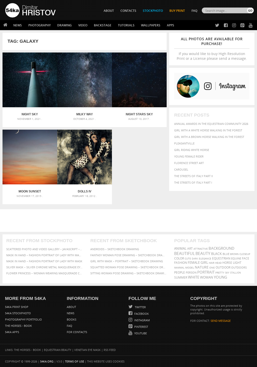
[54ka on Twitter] (216, 25)
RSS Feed (110, 350)
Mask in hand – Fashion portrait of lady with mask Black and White (44, 255)
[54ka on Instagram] (233, 25)
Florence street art (189, 163)
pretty (219, 272)
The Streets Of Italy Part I (193, 182)
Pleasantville (184, 143)
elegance (205, 258)
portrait (206, 272)
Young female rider (189, 156)
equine (236, 258)
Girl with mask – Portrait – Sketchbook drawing (126, 261)
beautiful (184, 253)
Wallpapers (150, 25)
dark (195, 258)
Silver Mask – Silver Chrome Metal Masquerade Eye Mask (44, 267)
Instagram (142, 320)
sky (227, 272)
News (17, 25)
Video (82, 25)
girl (204, 262)
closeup (244, 254)
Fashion (180, 263)
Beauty (203, 253)
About (71, 307)
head (218, 263)
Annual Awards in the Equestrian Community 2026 (211, 124)
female (194, 262)
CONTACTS (128, 11)
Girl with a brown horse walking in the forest (209, 137)
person (191, 272)
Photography (39, 25)
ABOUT (109, 11)
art (190, 248)
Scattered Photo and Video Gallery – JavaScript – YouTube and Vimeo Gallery (44, 249)
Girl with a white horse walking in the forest (208, 130)
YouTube (140, 333)
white (193, 277)
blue (226, 254)
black (216, 253)
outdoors (239, 267)
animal (180, 248)
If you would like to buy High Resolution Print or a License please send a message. (212, 48)
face (245, 258)
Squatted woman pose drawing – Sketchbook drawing (128, 267)
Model (189, 267)
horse (227, 262)
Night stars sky (139, 114)
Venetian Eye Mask (87, 350)
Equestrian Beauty (57, 350)
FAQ (194, 11)
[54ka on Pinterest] (241, 25)
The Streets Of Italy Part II (193, 176)
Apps (170, 25)
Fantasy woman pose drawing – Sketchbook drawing (128, 255)
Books (71, 319)
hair (211, 263)
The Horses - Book (18, 326)
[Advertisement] (129, 220)
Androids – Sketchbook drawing (114, 249)
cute (188, 258)
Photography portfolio (23, 319)
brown (234, 254)
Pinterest (141, 327)
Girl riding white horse (191, 150)
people (179, 272)
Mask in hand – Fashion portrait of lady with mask (44, 261)
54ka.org (46, 361)
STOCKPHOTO (153, 11)
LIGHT (237, 263)
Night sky (30, 114)
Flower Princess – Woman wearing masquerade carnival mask (44, 273)
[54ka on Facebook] (225, 25)
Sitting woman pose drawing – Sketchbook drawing (128, 273)
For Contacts (77, 332)
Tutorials (126, 25)
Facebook (141, 314)
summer (180, 277)
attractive (201, 248)
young (220, 277)
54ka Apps (12, 332)
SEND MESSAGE (221, 321)
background (221, 248)
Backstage (102, 25)
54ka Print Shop (16, 307)
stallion (235, 272)
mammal (179, 267)
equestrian (221, 258)
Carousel (181, 169)
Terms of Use (74, 361)
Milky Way (84, 114)
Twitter (140, 307)
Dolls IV (84, 191)
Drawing (64, 25)
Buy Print (177, 11)
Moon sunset (30, 191)
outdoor (223, 267)
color (179, 258)
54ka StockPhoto (18, 313)
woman (206, 277)
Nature (202, 267)
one (212, 267)
